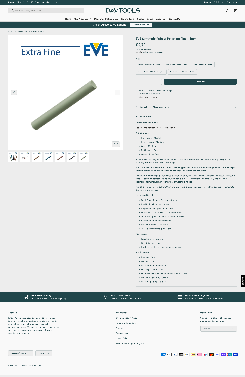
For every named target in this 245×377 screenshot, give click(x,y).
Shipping (139, 52)
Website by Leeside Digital (32, 366)
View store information (148, 97)
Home (68, 19)
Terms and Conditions (126, 323)
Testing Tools (127, 19)
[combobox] (46, 10)
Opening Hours (123, 333)
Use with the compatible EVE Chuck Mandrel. (156, 127)
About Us (160, 19)
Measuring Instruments (106, 19)
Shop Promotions (141, 24)
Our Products (81, 19)
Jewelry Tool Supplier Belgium (130, 343)
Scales (140, 19)
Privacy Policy (122, 338)
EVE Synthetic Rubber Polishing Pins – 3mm (30, 31)
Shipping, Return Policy (126, 318)
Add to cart (200, 81)
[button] (235, 10)
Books (150, 19)
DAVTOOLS (18, 366)
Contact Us (174, 19)
